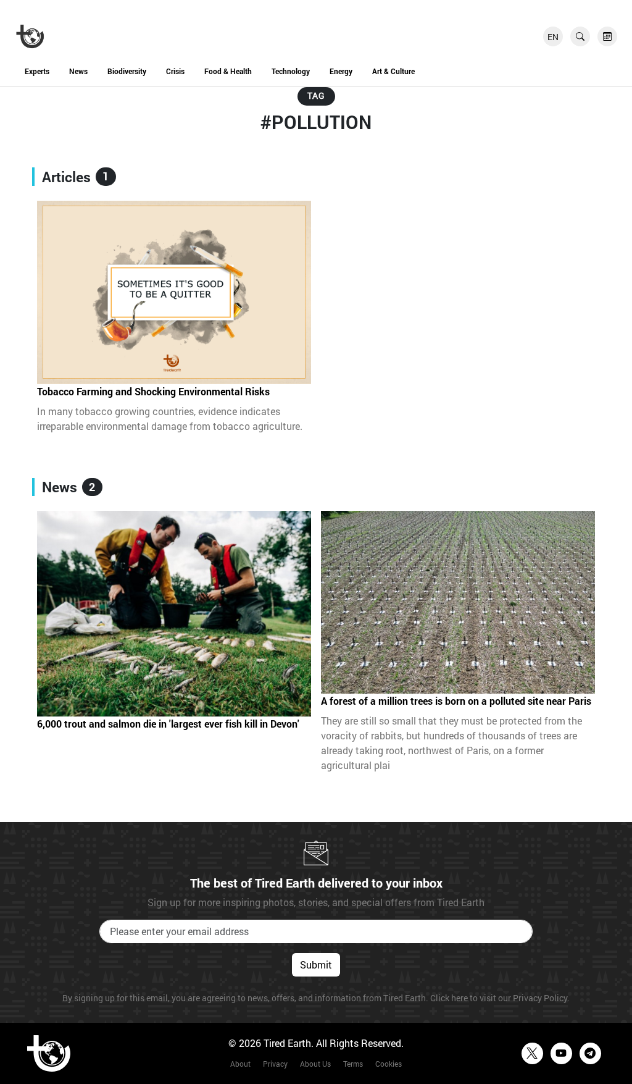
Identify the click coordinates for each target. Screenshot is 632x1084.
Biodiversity (126, 71)
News (78, 71)
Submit (316, 964)
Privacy (275, 1064)
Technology (291, 71)
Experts (37, 71)
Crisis (175, 71)
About (240, 1064)
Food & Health (228, 71)
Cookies (388, 1064)
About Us (315, 1064)
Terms (353, 1064)
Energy (341, 71)
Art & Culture (393, 71)
